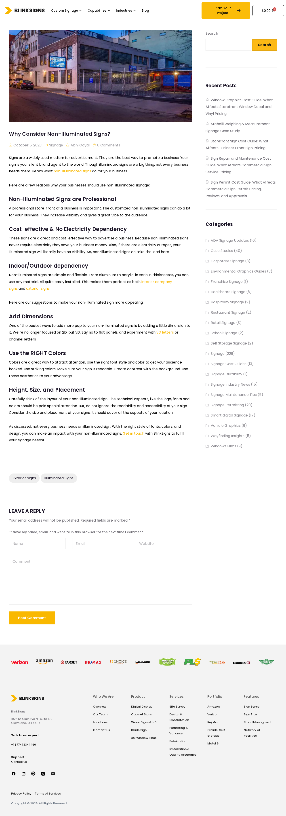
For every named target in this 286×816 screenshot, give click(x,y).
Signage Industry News (230, 384)
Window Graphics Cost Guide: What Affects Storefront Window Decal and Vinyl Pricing (239, 106)
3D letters (165, 332)
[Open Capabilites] (108, 10)
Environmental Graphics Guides (238, 271)
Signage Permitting (227, 405)
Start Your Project (222, 10)
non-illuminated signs (72, 171)
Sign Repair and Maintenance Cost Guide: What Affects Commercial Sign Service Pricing (238, 165)
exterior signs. (38, 288)
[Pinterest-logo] (36, 773)
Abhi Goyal (80, 145)
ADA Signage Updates (230, 240)
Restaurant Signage (228, 312)
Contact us (19, 762)
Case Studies (222, 250)
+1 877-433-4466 (23, 744)
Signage (56, 145)
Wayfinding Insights (227, 435)
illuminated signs (59, 478)
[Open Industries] (134, 10)
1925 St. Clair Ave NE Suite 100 (31, 719)
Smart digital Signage (229, 415)
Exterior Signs (24, 478)
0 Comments (108, 145)
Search (212, 33)
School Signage (224, 333)
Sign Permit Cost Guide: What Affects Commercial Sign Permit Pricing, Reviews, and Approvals (241, 189)
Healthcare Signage (228, 291)
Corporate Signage (227, 261)
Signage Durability (226, 374)
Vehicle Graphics (226, 425)
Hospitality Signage (227, 302)
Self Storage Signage (229, 343)
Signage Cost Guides (228, 363)
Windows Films (223, 446)
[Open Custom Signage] (80, 10)
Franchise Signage (227, 281)
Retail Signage (223, 322)
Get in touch (133, 433)
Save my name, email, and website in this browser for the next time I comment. (78, 532)
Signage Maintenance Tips (234, 394)
